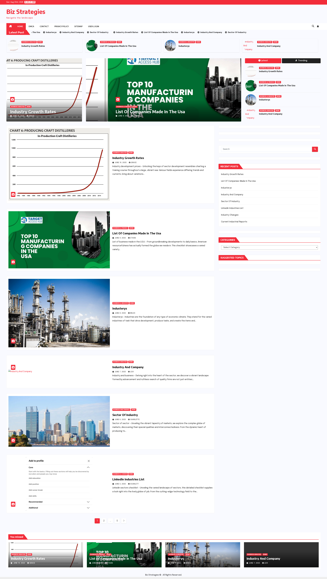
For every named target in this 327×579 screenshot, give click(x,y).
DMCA (31, 26)
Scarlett (134, 484)
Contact (44, 26)
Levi (132, 372)
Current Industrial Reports (234, 222)
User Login (93, 26)
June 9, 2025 (102, 116)
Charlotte (135, 419)
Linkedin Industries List (128, 479)
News (41, 42)
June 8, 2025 (120, 313)
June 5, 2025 (120, 484)
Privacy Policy (61, 26)
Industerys (105, 46)
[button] (313, 26)
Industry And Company (190, 46)
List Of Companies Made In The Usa (39, 46)
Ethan (114, 116)
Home (20, 26)
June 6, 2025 (120, 419)
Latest (264, 61)
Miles (132, 313)
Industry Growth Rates (33, 111)
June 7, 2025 (120, 372)
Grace (31, 116)
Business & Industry (108, 42)
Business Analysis (186, 42)
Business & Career (120, 474)
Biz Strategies (25, 11)
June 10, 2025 (19, 116)
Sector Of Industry (266, 46)
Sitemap (78, 26)
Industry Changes (229, 215)
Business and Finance (266, 42)
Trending (302, 61)
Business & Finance (29, 42)
